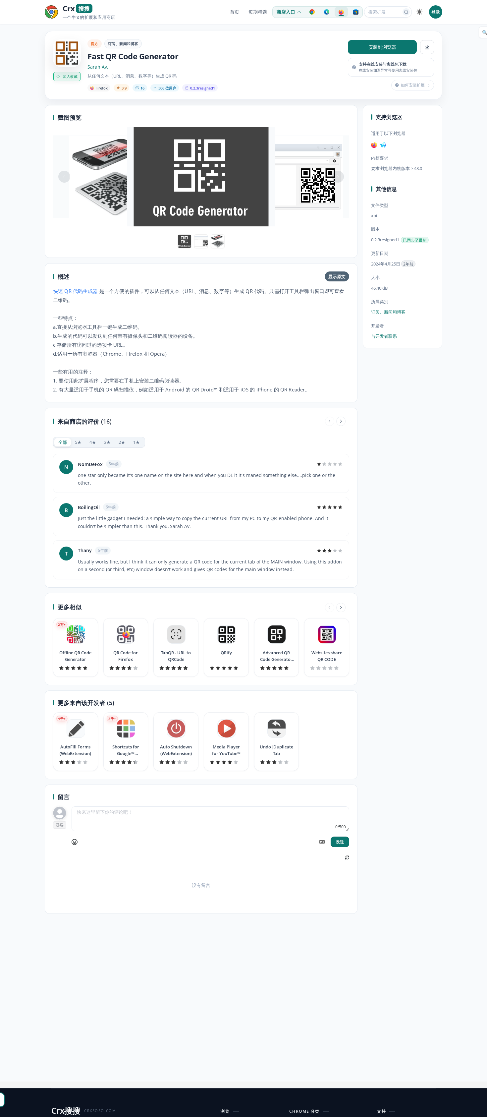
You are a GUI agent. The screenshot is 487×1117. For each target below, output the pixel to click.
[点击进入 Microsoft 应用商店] (355, 12)
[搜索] (406, 12)
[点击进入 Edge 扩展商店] (326, 12)
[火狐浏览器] (374, 145)
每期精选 (257, 12)
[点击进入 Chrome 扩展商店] (312, 12)
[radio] (62, 442)
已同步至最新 (415, 240)
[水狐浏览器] (383, 145)
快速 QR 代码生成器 (75, 291)
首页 (234, 12)
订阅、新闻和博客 (123, 43)
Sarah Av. (97, 67)
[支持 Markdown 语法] (322, 842)
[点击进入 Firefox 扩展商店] (341, 12)
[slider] (329, 464)
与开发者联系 (384, 336)
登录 (435, 12)
